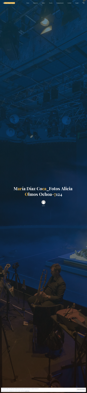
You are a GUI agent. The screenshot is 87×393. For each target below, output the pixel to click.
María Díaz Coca (9, 3)
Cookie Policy (27, 390)
